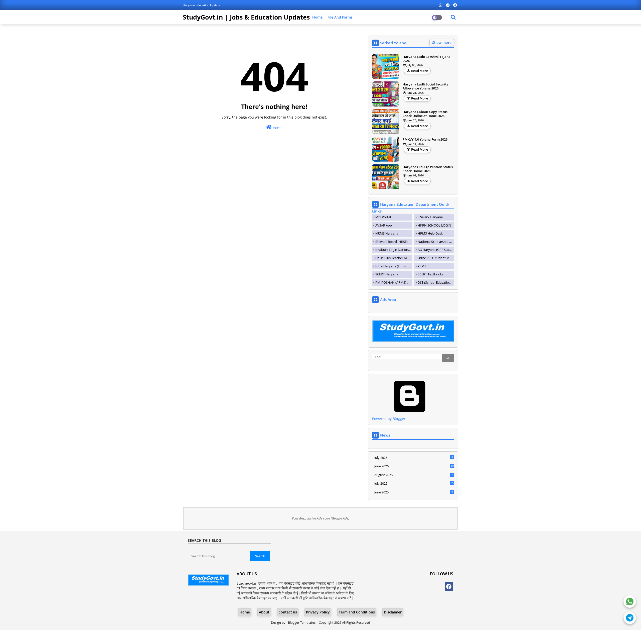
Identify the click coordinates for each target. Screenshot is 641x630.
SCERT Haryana (386, 274)
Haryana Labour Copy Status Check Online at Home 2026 (425, 114)
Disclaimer (393, 612)
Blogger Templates (301, 622)
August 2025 (413, 475)
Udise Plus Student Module (436, 258)
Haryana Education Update (201, 5)
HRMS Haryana (386, 233)
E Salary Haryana (430, 217)
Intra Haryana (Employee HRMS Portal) (393, 266)
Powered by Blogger (388, 418)
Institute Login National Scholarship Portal (393, 249)
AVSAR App (383, 225)
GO (448, 358)
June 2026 (414, 466)
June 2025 (413, 492)
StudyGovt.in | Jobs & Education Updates (246, 17)
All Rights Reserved (356, 622)
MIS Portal (383, 217)
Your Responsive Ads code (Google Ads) (320, 518)
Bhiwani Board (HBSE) (391, 241)
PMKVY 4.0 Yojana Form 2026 (425, 140)
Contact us (287, 612)
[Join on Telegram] (629, 617)
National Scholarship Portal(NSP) (436, 241)
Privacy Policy (318, 612)
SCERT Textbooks (430, 274)
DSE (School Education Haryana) (436, 282)
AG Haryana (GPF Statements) (436, 249)
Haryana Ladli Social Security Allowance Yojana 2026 (425, 86)
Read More (419, 70)
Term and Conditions (357, 612)
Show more (441, 42)
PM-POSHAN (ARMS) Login (393, 282)
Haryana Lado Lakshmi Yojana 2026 (426, 59)
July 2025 (414, 483)
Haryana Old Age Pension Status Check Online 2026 (428, 169)
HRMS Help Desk (430, 233)
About (264, 612)
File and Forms (340, 17)
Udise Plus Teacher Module (393, 258)
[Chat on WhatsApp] (629, 601)
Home (317, 17)
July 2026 (413, 457)
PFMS (422, 266)
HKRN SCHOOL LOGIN (434, 225)
